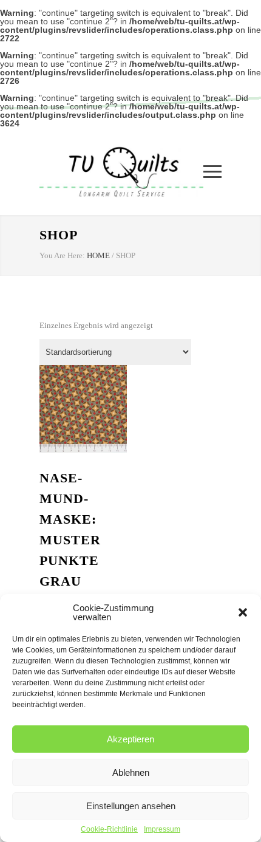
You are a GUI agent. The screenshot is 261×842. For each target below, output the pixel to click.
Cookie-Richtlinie (109, 829)
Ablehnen (130, 772)
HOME (98, 255)
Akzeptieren (130, 739)
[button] (243, 612)
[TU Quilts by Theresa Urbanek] (121, 171)
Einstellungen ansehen (130, 806)
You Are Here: (62, 255)
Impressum (162, 829)
